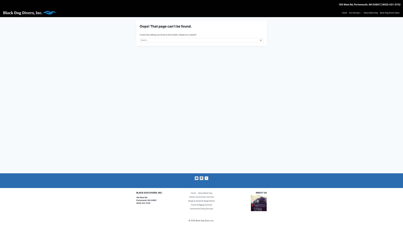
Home (344, 13)
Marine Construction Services (201, 197)
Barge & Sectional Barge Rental (201, 201)
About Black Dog (371, 13)
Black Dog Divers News (389, 13)
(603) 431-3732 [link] (391, 4)
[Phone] (206, 178)
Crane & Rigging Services (201, 205)
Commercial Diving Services (201, 209)
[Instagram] (196, 178)
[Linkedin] (201, 178)
